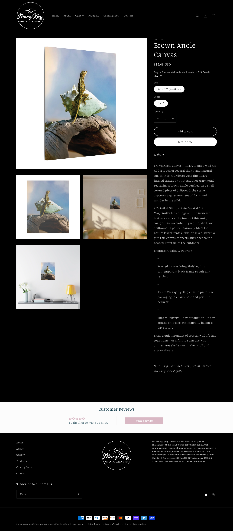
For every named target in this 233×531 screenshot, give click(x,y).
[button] (197, 16)
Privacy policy (77, 524)
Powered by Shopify (57, 524)
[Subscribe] (78, 494)
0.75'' (161, 103)
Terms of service (113, 524)
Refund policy (95, 524)
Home (20, 442)
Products (21, 461)
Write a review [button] (144, 420)
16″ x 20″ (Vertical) (169, 89)
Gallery (20, 454)
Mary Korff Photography (35, 524)
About (20, 448)
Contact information (135, 524)
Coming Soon (24, 467)
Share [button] (160, 154)
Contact (21, 473)
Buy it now (185, 142)
